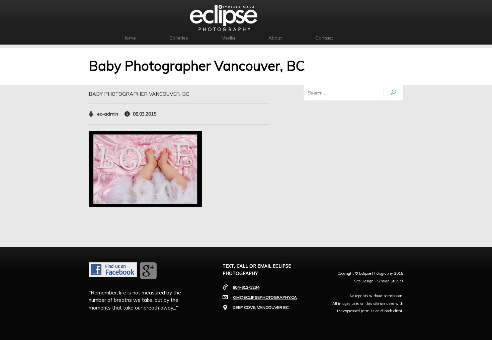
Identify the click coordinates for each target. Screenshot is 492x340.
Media (228, 38)
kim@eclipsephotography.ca (265, 297)
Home (129, 38)
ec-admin (107, 114)
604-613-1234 (246, 287)
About (275, 38)
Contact (324, 38)
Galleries (178, 38)
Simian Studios (390, 281)
